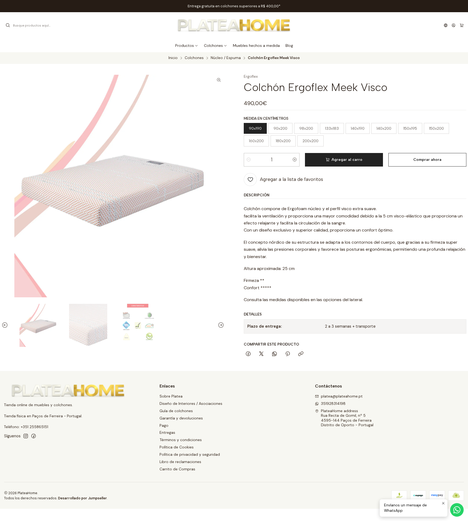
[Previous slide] (6, 325)
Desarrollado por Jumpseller (82, 498)
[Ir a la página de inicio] (234, 25)
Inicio (173, 58)
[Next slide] (220, 325)
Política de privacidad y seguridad (190, 454)
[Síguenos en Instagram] (25, 436)
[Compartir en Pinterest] (287, 354)
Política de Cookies (177, 447)
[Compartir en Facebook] (248, 354)
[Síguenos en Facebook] (33, 436)
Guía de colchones (176, 410)
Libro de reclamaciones (180, 461)
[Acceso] (453, 25)
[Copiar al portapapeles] (300, 354)
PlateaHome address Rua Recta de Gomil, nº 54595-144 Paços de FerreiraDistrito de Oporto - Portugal (347, 418)
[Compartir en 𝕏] (261, 354)
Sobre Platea (171, 396)
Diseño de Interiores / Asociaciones (191, 403)
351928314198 (333, 403)
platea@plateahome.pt (342, 396)
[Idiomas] (446, 25)
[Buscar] (7, 25)
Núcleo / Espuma (226, 58)
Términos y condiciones (181, 439)
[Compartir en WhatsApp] (274, 354)
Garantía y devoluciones (181, 418)
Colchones (194, 58)
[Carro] (462, 25)
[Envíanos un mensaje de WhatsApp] (457, 510)
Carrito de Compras (177, 469)
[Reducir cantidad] (248, 159)
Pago (164, 425)
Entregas (167, 432)
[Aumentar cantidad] (294, 159)
